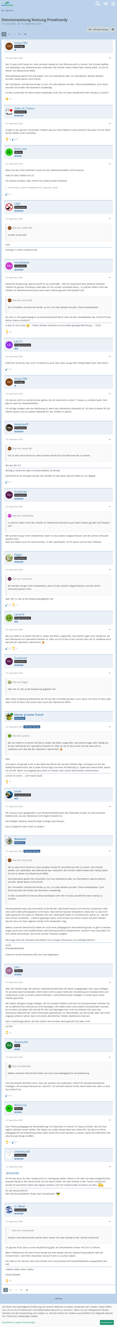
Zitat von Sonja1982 (22, 227)
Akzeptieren (107, 1322)
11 (19, 34)
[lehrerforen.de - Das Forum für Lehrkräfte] (7, 4)
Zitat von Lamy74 (20, 735)
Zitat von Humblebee (23, 515)
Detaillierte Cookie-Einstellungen (18, 1322)
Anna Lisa (35, 187)
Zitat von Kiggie (20, 682)
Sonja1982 (10, 23)
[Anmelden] (105, 4)
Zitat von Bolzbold (21, 1066)
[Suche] (98, 4)
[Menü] (113, 4)
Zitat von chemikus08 (23, 1230)
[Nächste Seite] (25, 34)
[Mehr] (109, 58)
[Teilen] (112, 29)
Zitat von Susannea (22, 578)
